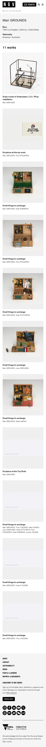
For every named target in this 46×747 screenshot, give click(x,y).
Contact (6, 662)
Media (5, 669)
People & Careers (10, 673)
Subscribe (8, 699)
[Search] (39, 5)
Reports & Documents (11, 677)
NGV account (11, 693)
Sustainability (8, 666)
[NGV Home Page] (9, 4)
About (5, 659)
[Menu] (42, 4)
